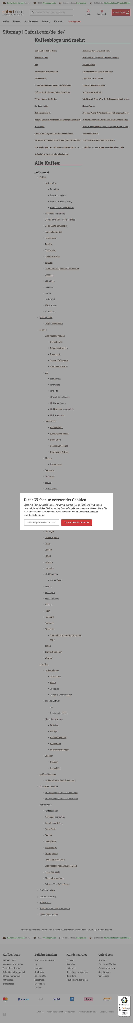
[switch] (124, 1013)
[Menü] (128, 997)
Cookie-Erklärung (36, 515)
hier (51, 508)
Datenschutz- (92, 511)
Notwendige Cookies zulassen (41, 522)
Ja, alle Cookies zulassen (76, 522)
